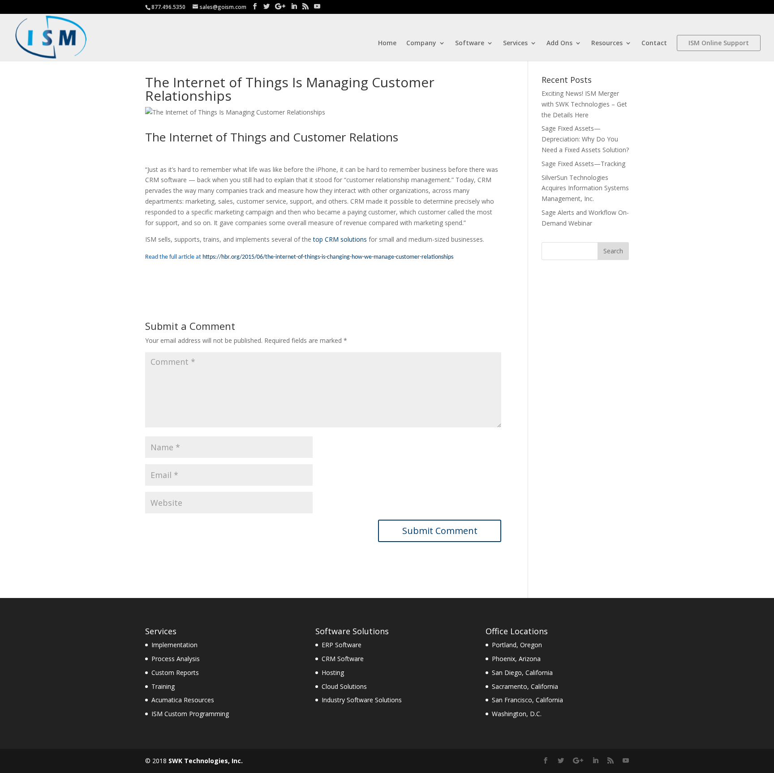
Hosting (333, 672)
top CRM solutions (340, 239)
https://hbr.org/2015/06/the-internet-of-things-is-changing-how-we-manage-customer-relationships (327, 257)
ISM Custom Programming (190, 713)
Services (515, 43)
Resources (607, 43)
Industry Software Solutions (362, 700)
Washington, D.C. (517, 713)
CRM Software (343, 658)
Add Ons (559, 43)
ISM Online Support (718, 42)
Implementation (174, 645)
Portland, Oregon (517, 645)
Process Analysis (175, 658)
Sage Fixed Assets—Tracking (583, 163)
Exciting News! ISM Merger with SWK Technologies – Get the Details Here (584, 104)
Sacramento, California (525, 686)
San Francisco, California (527, 700)
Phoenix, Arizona (516, 658)
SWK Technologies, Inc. (205, 760)
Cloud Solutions (344, 686)
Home (387, 43)
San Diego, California (522, 672)
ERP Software (341, 645)
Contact (654, 43)
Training (163, 686)
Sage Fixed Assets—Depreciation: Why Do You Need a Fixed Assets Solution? (585, 139)
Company (421, 43)
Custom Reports (175, 672)
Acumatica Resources (182, 700)
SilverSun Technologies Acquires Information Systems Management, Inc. (585, 188)
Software (469, 43)
